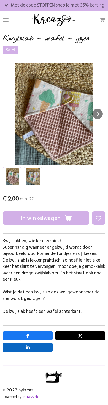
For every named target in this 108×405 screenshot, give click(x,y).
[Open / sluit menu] (6, 20)
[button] (12, 176)
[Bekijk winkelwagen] (102, 20)
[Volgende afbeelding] (97, 114)
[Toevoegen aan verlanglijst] (98, 218)
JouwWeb (30, 397)
